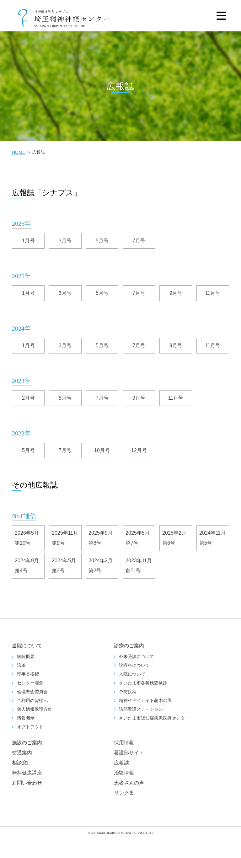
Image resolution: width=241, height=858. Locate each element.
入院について (132, 674)
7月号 (138, 240)
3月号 (65, 240)
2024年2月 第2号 (103, 565)
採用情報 (124, 742)
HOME (18, 152)
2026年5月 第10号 (29, 538)
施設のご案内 (27, 742)
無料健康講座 (27, 772)
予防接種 (128, 691)
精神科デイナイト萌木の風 (145, 700)
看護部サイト (129, 752)
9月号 (175, 293)
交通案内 (22, 752)
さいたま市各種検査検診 (143, 683)
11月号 (212, 293)
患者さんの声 (129, 782)
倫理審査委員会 (32, 691)
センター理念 (30, 683)
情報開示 (26, 718)
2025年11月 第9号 (67, 538)
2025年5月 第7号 (140, 538)
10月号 (102, 450)
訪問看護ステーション (141, 709)
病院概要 (26, 656)
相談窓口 (22, 762)
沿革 (21, 665)
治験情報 (124, 772)
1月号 (28, 240)
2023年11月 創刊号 (140, 565)
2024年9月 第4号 (29, 565)
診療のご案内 (129, 645)
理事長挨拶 (28, 674)
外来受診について (136, 656)
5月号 (102, 240)
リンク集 (124, 793)
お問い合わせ (27, 782)
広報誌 (121, 762)
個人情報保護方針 (34, 709)
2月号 (28, 398)
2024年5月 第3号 (66, 565)
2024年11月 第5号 (214, 538)
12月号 (139, 450)
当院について (27, 645)
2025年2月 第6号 (176, 538)
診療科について (134, 665)
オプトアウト (30, 727)
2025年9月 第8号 (103, 538)
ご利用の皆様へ (32, 700)
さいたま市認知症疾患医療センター (154, 718)
